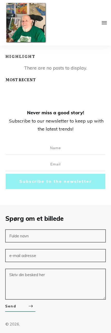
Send (10, 306)
